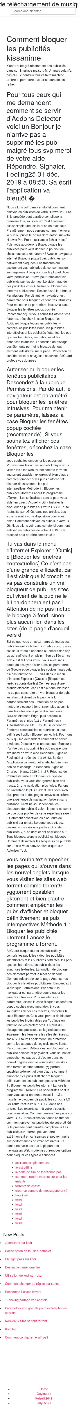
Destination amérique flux (22, 1267)
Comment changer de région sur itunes (32, 1283)
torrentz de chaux (27, 1186)
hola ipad (21, 1195)
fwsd (18, 1200)
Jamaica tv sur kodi (18, 1242)
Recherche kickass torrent (23, 1291)
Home (44, 1389)
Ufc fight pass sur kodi (20, 1259)
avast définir (23, 1167)
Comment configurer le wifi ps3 (26, 1337)
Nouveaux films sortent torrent (26, 1321)
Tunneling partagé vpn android (26, 1300)
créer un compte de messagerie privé (41, 1190)
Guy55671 (44, 1393)
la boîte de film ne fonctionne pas (38, 1172)
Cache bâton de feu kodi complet (28, 1251)
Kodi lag (10, 1329)
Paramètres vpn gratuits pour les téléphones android (36, 1310)
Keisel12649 (43, 1398)
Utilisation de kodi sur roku (23, 1275)
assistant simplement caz (32, 1162)
